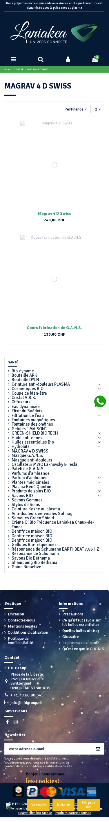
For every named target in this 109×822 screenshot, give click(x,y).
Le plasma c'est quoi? (80, 643)
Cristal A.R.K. (24, 398)
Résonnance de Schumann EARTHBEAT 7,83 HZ (55, 549)
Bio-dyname (23, 371)
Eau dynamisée (26, 406)
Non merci (38, 805)
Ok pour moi (88, 805)
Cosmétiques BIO (27, 389)
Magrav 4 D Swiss (54, 213)
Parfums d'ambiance (31, 473)
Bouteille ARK (24, 375)
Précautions (72, 614)
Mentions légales (22, 626)
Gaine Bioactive (26, 567)
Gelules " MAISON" (29, 429)
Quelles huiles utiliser (80, 630)
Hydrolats (21, 446)
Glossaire (70, 637)
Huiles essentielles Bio (33, 442)
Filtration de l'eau (28, 415)
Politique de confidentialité (20, 640)
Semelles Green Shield (33, 518)
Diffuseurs (21, 402)
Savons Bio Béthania (31, 558)
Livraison (16, 614)
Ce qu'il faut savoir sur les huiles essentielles (81, 622)
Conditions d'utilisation (28, 632)
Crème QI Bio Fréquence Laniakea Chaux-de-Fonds (53, 524)
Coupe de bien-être (29, 393)
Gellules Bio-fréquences (34, 545)
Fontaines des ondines (32, 424)
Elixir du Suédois (27, 411)
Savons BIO (22, 496)
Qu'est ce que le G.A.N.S (83, 649)
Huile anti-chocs (27, 438)
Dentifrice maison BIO (32, 531)
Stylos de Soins (26, 505)
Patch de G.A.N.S (27, 469)
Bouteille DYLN (25, 380)
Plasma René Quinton (31, 487)
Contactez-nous (21, 620)
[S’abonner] (98, 748)
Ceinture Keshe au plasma (36, 509)
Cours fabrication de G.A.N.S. (54, 327)
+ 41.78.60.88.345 (26, 695)
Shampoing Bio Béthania (34, 562)
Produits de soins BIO (31, 491)
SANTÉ (13, 362)
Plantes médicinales (30, 482)
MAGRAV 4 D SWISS (30, 451)
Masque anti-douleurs (32, 460)
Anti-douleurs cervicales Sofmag (42, 514)
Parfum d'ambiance (30, 478)
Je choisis (64, 805)
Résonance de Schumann (35, 553)
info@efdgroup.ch (26, 702)
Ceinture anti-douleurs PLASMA (41, 384)
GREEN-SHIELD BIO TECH (35, 433)
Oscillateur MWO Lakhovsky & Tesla (44, 464)
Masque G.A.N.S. (27, 455)
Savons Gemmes (27, 500)
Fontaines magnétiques (33, 420)
